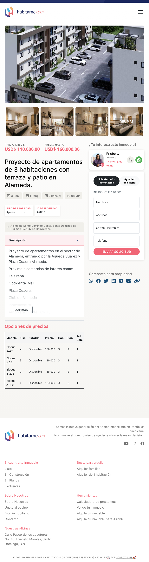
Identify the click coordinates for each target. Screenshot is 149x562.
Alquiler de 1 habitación (94, 474)
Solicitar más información (106, 181)
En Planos (12, 480)
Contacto (11, 519)
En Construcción (17, 474)
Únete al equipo (16, 507)
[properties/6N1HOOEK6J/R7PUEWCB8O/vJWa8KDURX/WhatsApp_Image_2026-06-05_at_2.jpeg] (74, 64)
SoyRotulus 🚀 (126, 557)
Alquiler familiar (88, 469)
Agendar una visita (129, 181)
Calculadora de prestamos (96, 502)
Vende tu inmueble (90, 507)
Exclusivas (12, 486)
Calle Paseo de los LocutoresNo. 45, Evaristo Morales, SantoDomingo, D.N (28, 539)
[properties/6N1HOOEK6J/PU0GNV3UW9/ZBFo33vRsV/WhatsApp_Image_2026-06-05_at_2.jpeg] (91, 121)
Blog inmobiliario (17, 513)
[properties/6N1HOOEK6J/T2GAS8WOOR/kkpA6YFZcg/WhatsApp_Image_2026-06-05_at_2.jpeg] (57, 121)
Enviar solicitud (116, 252)
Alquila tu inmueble (91, 513)
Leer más (21, 310)
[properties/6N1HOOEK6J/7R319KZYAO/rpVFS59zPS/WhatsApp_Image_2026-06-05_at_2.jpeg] (126, 121)
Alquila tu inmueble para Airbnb (100, 519)
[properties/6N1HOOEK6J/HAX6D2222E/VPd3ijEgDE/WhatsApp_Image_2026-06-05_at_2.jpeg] (22, 121)
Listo (8, 469)
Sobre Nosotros (16, 502)
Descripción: (18, 240)
